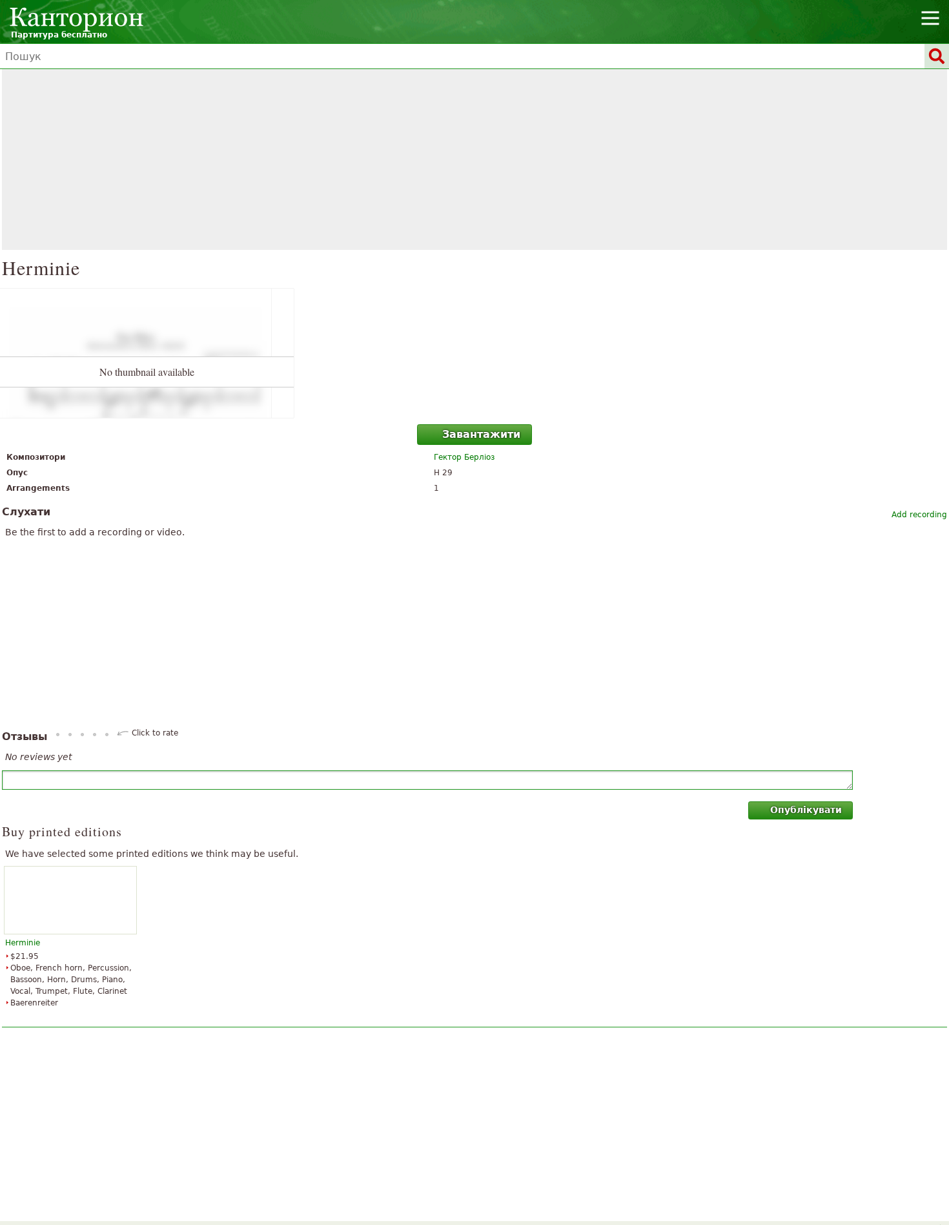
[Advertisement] (474, 159)
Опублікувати (806, 810)
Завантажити (481, 434)
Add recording (919, 514)
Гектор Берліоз (464, 457)
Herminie (22, 942)
